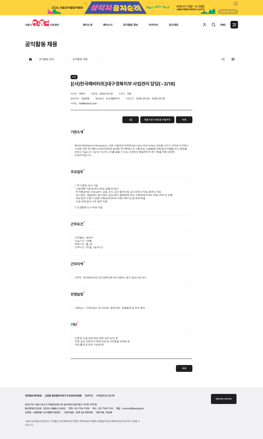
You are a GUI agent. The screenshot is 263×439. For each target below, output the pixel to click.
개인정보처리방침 (33, 395)
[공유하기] (130, 119)
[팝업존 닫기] (235, 3)
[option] (131, 7)
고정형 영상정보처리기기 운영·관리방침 (63, 395)
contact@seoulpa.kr (133, 408)
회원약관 (89, 395)
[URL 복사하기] (223, 59)
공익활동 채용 (80, 59)
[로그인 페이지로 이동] (204, 24)
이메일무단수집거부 (105, 395)
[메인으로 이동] (42, 22)
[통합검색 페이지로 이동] (213, 24)
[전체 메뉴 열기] (234, 24)
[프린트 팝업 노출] (233, 59)
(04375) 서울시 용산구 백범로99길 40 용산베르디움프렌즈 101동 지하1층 (61, 404)
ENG (223, 24)
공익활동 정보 (46, 59)
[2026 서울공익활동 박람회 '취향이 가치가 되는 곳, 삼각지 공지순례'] (131, 7)
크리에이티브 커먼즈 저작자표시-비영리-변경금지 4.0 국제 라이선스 (91, 421)
